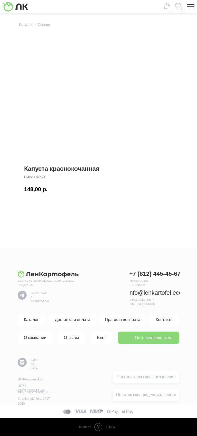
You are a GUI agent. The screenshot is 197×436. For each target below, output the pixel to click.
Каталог (26, 24)
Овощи (44, 24)
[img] (178, 6)
